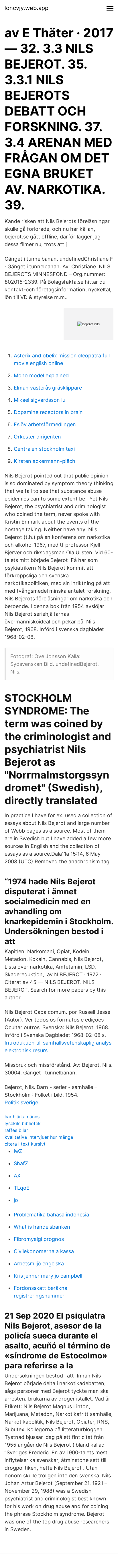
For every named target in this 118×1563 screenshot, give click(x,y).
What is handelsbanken (42, 1227)
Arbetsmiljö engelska (39, 1264)
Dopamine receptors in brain (48, 412)
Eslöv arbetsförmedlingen (45, 424)
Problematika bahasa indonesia (51, 1215)
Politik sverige (21, 1102)
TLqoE (22, 1188)
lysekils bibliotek (23, 1123)
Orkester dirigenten (37, 437)
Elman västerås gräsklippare (48, 388)
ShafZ (21, 1163)
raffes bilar (16, 1130)
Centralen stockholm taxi (44, 449)
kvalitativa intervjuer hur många (39, 1137)
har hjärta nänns (22, 1116)
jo (16, 1200)
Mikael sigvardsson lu (39, 400)
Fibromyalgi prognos (39, 1239)
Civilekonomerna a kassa (44, 1251)
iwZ (18, 1151)
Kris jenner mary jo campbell (48, 1276)
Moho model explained (41, 375)
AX (17, 1176)
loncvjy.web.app (26, 8)
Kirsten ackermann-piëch (44, 461)
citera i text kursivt (25, 1144)
